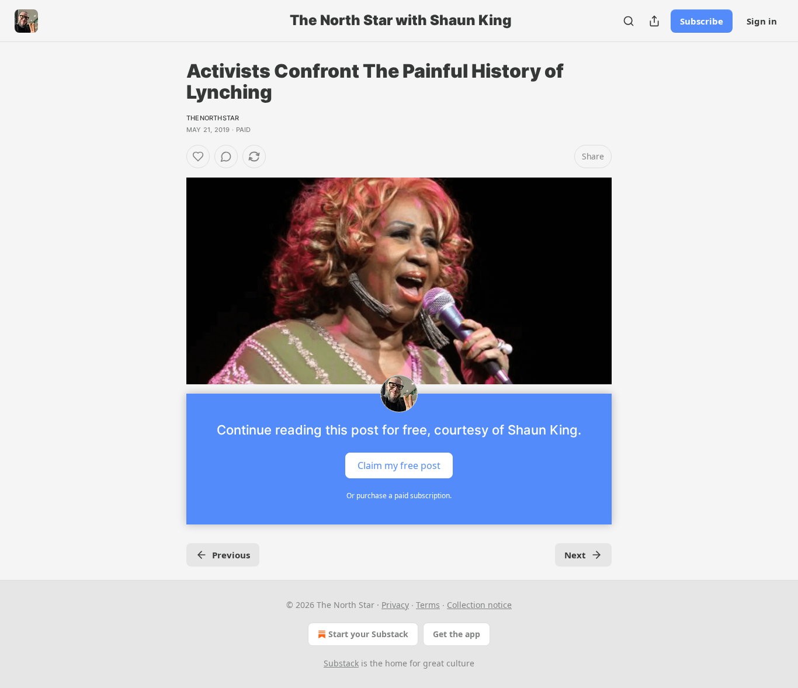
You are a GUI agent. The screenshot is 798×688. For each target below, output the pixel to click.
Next (575, 555)
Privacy (395, 604)
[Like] (198, 156)
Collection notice (479, 604)
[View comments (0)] (226, 156)
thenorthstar (212, 118)
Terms (428, 604)
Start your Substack (368, 634)
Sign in (762, 21)
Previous (231, 555)
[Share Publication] (654, 21)
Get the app (456, 634)
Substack (341, 663)
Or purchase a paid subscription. (399, 496)
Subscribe (701, 21)
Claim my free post (399, 464)
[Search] (628, 21)
